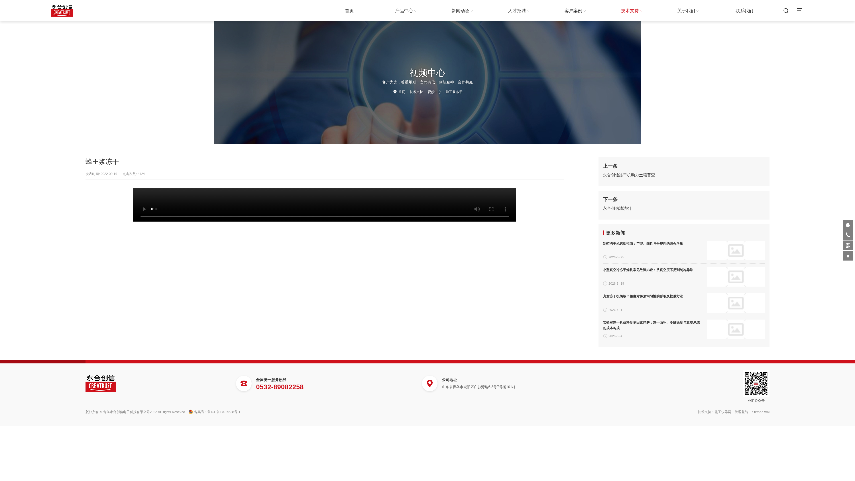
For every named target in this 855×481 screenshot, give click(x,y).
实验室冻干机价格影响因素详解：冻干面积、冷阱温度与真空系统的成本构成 (651, 325)
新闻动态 (460, 10)
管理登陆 (741, 412)
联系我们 (744, 10)
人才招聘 (517, 10)
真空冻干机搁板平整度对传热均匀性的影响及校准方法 (643, 296)
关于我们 (686, 10)
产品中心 (404, 10)
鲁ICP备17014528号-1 (224, 412)
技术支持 (630, 10)
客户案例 (573, 10)
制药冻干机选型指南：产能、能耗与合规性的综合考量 (643, 243)
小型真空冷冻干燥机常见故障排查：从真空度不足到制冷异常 (648, 270)
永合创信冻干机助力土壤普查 (629, 175)
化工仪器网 (723, 412)
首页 (349, 10)
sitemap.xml (761, 412)
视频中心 (434, 92)
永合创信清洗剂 (617, 208)
